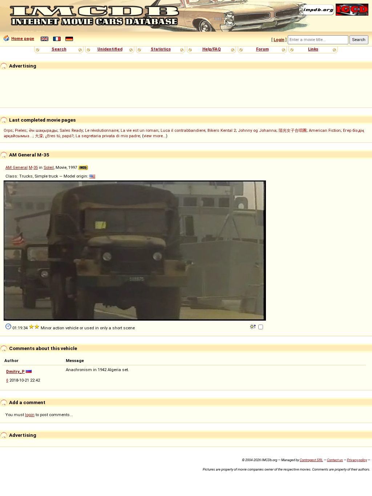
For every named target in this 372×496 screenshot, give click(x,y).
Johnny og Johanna (257, 130)
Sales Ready (71, 130)
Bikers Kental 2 (221, 130)
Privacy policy (357, 460)
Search (59, 49)
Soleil (49, 167)
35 (35, 167)
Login (279, 39)
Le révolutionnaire (101, 130)
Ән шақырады (43, 130)
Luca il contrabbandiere (183, 130)
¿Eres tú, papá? (59, 135)
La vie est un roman (139, 130)
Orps (8, 130)
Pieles (21, 130)
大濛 (39, 135)
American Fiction (325, 130)
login (30, 414)
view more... (154, 135)
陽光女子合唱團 (293, 130)
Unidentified (109, 49)
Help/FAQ (211, 49)
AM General (16, 167)
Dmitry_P (15, 371)
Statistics (161, 49)
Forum (262, 49)
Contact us (335, 460)
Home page (22, 38)
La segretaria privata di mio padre (108, 135)
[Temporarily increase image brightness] (253, 326)
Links (313, 49)
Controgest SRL (311, 460)
